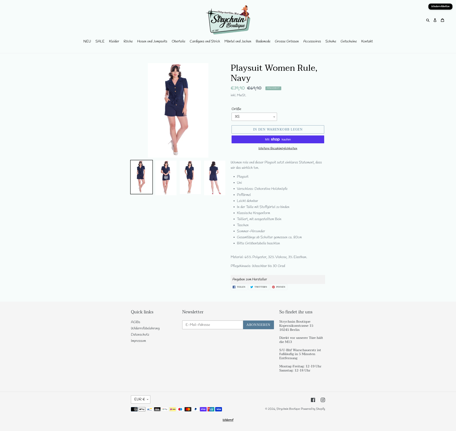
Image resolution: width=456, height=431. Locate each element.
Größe (236, 109)
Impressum (138, 340)
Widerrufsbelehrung (145, 328)
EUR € (139, 399)
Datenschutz (140, 334)
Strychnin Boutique (288, 409)
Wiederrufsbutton (440, 6)
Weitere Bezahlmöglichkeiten (277, 148)
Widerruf (228, 420)
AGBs (135, 322)
